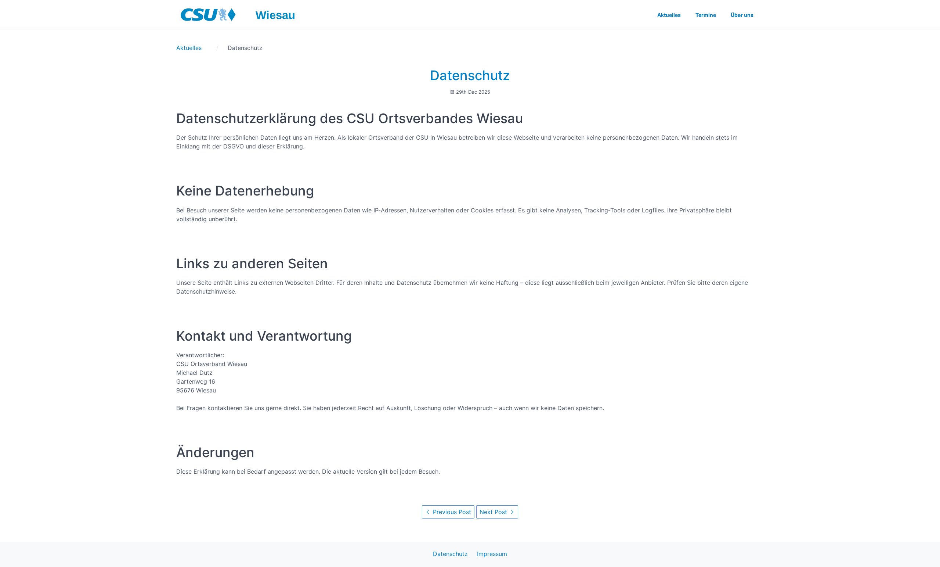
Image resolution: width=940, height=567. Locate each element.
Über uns (742, 15)
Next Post (494, 512)
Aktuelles (669, 15)
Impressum (492, 553)
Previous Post (451, 512)
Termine (705, 15)
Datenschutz (470, 75)
